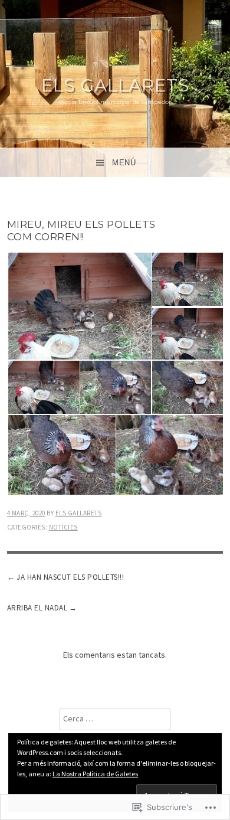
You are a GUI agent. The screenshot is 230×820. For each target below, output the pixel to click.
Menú (124, 162)
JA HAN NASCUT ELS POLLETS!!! (70, 577)
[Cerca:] (115, 719)
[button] (79, 306)
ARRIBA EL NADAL (37, 608)
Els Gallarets (115, 85)
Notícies (63, 527)
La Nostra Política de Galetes (95, 773)
